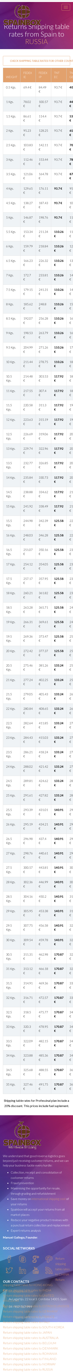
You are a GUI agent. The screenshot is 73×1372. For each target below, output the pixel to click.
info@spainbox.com (21, 1291)
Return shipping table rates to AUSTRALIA (30, 1338)
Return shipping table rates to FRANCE (29, 1316)
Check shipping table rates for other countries (40, 60)
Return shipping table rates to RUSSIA (28, 1369)
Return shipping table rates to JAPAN (27, 1332)
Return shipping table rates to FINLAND (29, 1359)
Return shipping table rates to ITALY (26, 1322)
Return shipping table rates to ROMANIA (30, 1353)
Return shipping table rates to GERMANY (30, 1311)
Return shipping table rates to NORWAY (29, 1364)
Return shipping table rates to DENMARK (30, 1348)
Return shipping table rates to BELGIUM (29, 1343)
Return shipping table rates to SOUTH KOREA (33, 1327)
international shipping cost (49, 1199)
